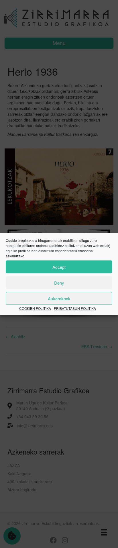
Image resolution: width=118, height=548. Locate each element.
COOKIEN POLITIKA (35, 308)
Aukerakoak (59, 298)
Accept (59, 267)
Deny (59, 282)
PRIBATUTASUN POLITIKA (75, 308)
